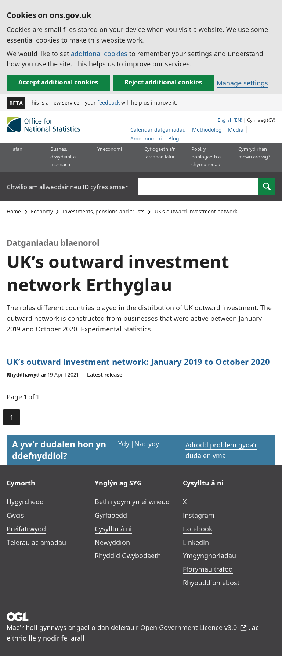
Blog (173, 138)
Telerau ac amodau (36, 542)
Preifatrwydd (26, 528)
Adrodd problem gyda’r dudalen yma (221, 450)
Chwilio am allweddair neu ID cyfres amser (67, 187)
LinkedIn (196, 542)
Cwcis (15, 515)
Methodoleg (207, 129)
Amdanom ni (146, 138)
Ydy (123, 443)
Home (14, 211)
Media (235, 129)
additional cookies (99, 53)
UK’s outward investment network (196, 211)
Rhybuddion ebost (211, 582)
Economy (42, 211)
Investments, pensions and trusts (104, 211)
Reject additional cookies (163, 82)
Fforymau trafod (208, 569)
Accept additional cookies (58, 82)
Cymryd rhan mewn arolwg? (254, 153)
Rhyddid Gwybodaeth (128, 555)
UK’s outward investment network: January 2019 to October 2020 (138, 361)
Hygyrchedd (25, 501)
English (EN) (230, 120)
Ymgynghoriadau (209, 555)
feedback (108, 102)
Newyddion (112, 542)
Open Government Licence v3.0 (188, 627)
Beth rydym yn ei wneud (132, 501)
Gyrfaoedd (111, 515)
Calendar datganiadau (158, 129)
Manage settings (242, 82)
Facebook (197, 528)
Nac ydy (146, 443)
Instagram (198, 515)
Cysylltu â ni (113, 528)
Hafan (15, 149)
